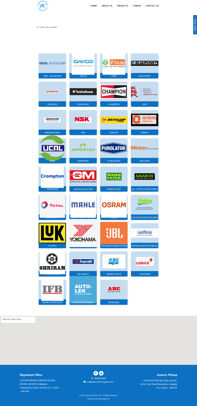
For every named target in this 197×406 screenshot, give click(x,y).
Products (122, 5)
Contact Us (152, 5)
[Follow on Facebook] (95, 373)
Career (137, 5)
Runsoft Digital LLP (103, 399)
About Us (107, 5)
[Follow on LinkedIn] (101, 373)
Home (94, 5)
